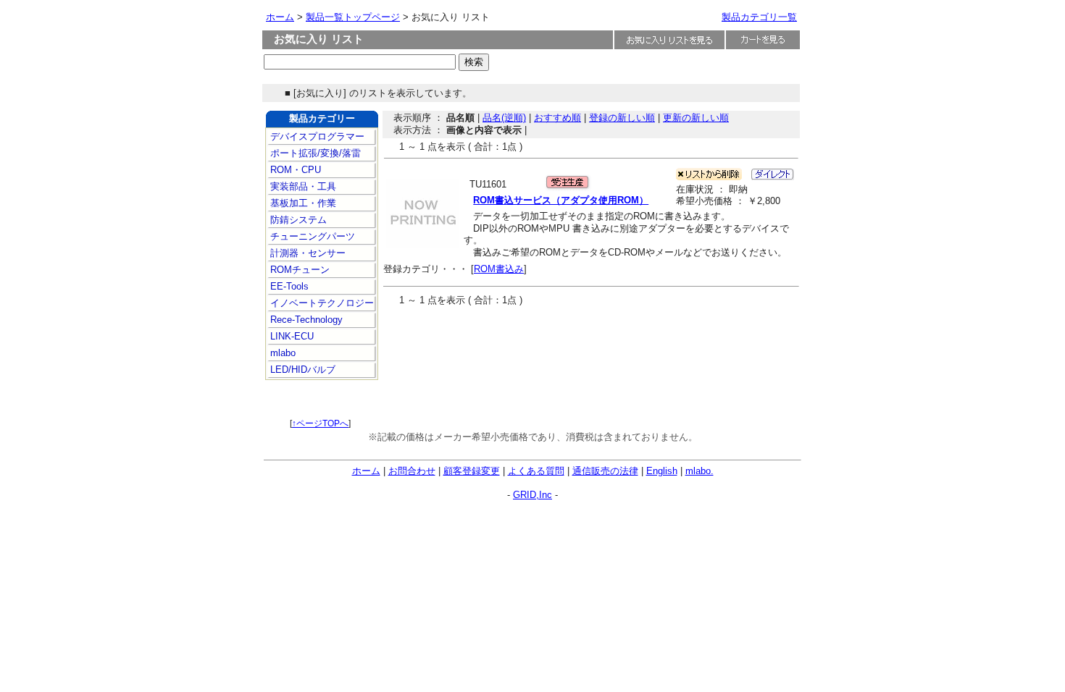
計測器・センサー (306, 253)
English (661, 470)
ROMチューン (298, 269)
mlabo (281, 352)
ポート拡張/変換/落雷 (314, 153)
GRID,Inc (532, 494)
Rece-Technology (305, 319)
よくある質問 (536, 470)
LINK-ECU (290, 336)
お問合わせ (411, 470)
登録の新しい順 (622, 117)
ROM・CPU (294, 169)
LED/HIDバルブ (301, 369)
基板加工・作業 (301, 203)
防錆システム (297, 219)
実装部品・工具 (301, 186)
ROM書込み (499, 268)
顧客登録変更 (471, 470)
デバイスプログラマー (315, 136)
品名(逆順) (504, 117)
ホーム (280, 17)
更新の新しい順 (696, 117)
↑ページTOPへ (320, 423)
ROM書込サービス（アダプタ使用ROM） (560, 200)
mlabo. (699, 470)
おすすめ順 (557, 117)
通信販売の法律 (605, 470)
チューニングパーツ (311, 236)
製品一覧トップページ (353, 17)
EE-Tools (288, 286)
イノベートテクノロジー (320, 303)
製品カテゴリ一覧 (759, 17)
